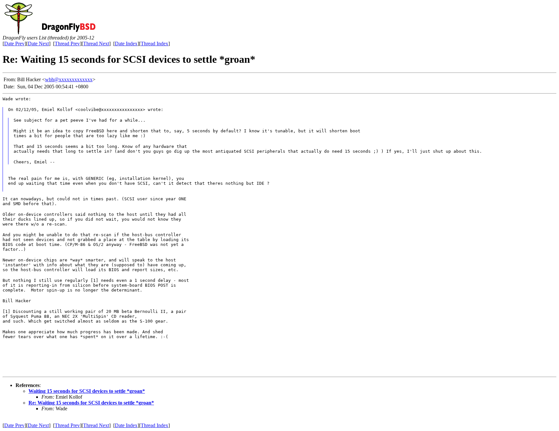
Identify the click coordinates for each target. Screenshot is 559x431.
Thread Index (154, 43)
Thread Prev (67, 43)
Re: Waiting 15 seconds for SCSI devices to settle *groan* (91, 402)
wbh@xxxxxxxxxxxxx (69, 79)
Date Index (126, 43)
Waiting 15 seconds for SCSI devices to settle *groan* (86, 391)
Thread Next (96, 43)
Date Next (38, 43)
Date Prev (14, 43)
